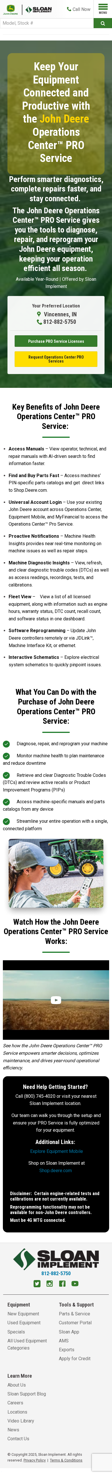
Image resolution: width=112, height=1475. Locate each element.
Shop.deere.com (55, 1170)
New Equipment (23, 1314)
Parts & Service (74, 1314)
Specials (16, 1332)
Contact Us (18, 1438)
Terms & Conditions (66, 1460)
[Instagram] (49, 1284)
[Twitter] (37, 1284)
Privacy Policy (35, 1460)
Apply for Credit (74, 1358)
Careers (15, 1403)
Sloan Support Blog (26, 1394)
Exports (66, 1349)
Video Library (20, 1421)
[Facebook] (62, 1284)
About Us (16, 1385)
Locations (17, 1412)
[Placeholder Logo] (12, 9)
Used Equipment (23, 1322)
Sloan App (69, 1332)
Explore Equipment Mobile (56, 1151)
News (13, 1430)
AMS (64, 1341)
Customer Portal (75, 1322)
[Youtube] (75, 1284)
